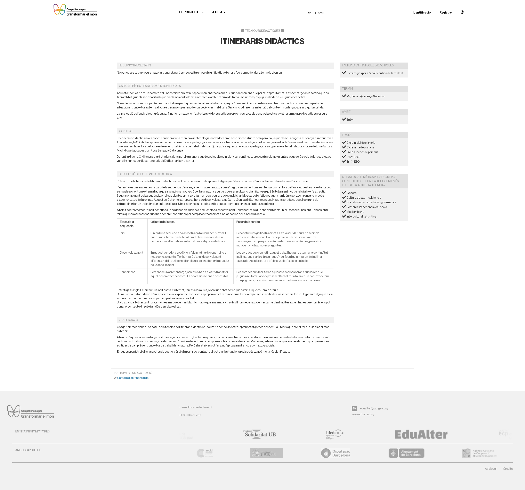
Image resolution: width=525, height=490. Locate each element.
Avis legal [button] (490, 468)
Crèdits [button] (508, 468)
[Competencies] (75, 10)
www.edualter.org (363, 414)
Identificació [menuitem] (422, 12)
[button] (204, 12)
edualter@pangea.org (374, 408)
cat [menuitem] (310, 13)
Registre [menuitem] (446, 12)
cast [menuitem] (321, 13)
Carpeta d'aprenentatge (132, 378)
